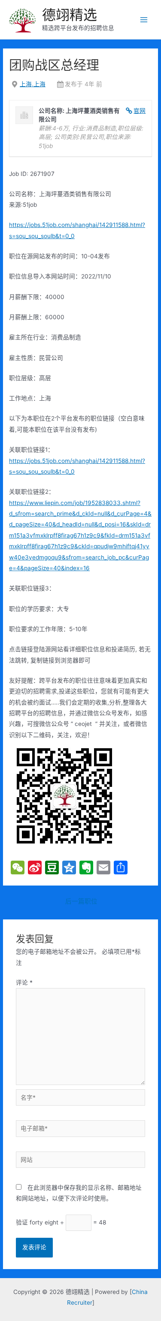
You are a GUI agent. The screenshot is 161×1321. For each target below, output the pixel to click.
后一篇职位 (81, 901)
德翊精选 (69, 14)
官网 (140, 110)
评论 (24, 982)
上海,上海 (33, 84)
